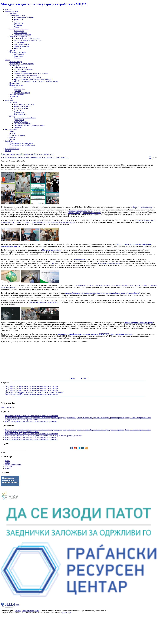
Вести (37, 611)
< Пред (72, 378)
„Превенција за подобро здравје (80, 211)
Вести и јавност (28, 611)
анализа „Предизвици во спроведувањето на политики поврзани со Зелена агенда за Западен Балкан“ (102, 293)
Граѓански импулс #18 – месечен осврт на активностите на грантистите (31, 388)
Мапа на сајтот (66, 612)
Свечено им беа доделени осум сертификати (84, 213)
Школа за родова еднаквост (143, 207)
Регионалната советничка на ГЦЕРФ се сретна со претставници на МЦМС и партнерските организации (43, 436)
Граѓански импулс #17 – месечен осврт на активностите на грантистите (31, 394)
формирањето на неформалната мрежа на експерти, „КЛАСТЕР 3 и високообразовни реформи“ (95, 334)
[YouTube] (76, 449)
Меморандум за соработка (51, 250)
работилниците (79, 259)
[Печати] (154, 158)
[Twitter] (79, 449)
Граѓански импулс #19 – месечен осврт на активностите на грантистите (31, 386)
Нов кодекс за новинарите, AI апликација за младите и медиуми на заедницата (34, 392)
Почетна (18, 611)
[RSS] (86, 449)
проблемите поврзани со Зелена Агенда (43, 302)
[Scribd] (83, 449)
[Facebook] (72, 449)
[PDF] (151, 158)
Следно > (84, 378)
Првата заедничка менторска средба (138, 323)
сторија (51, 263)
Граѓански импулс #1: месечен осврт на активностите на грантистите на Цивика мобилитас (35, 157)
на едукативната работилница (109, 263)
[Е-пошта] (156, 158)
